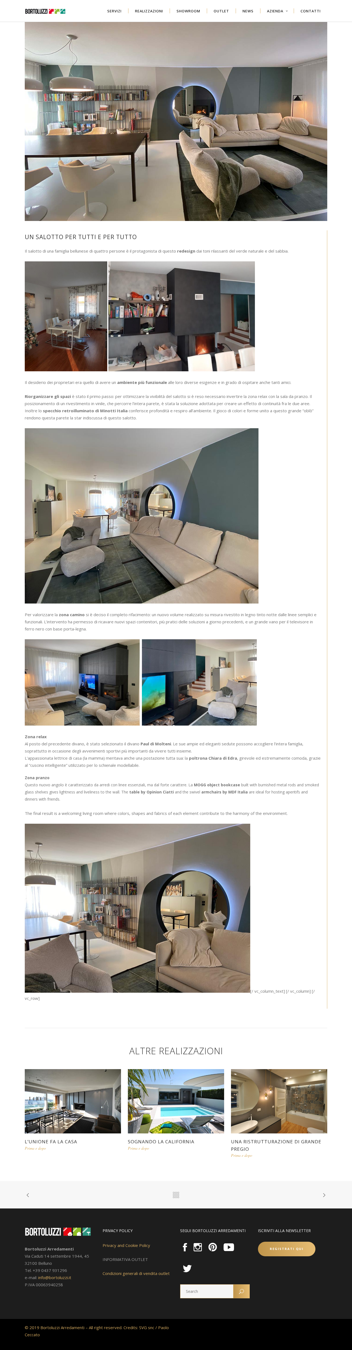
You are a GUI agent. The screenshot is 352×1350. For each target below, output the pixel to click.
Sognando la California (161, 1141)
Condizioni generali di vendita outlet (136, 1273)
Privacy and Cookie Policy (126, 1245)
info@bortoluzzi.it (54, 1277)
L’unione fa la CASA (51, 1141)
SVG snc (146, 1327)
